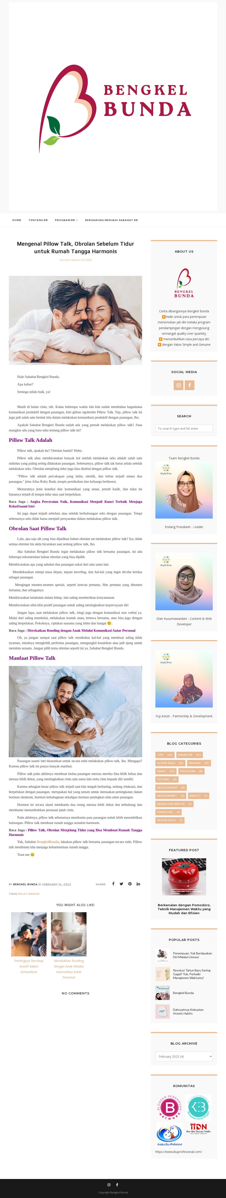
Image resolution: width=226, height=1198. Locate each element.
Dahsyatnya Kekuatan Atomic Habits (188, 1011)
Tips (160, 755)
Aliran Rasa (166, 763)
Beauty (195, 795)
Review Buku (166, 820)
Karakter (185, 755)
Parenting (165, 812)
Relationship (29, 893)
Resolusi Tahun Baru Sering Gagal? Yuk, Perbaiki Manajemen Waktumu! (192, 974)
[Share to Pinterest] (130, 883)
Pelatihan (188, 771)
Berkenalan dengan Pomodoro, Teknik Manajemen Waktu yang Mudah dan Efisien (184, 909)
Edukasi (195, 763)
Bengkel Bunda (183, 993)
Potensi (163, 779)
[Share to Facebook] (113, 883)
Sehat (161, 771)
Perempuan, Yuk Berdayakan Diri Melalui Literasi (192, 955)
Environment (167, 795)
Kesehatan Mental (171, 804)
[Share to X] (121, 883)
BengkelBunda (48, 842)
